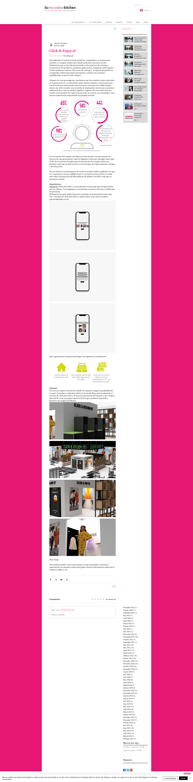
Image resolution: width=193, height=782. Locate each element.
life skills (142, 747)
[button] (109, 22)
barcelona (126, 747)
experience (134, 747)
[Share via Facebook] (50, 579)
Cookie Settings (170, 778)
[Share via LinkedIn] (61, 579)
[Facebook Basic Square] (124, 770)
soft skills (139, 750)
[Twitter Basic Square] (128, 770)
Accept (183, 778)
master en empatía (129, 750)
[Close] (190, 778)
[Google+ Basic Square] (131, 770)
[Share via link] (67, 579)
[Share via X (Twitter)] (56, 579)
